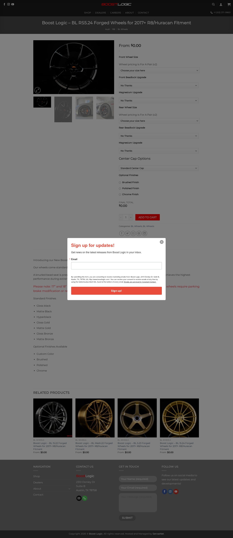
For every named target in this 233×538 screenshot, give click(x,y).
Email (74, 259)
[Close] (162, 242)
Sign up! (116, 291)
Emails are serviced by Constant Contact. (140, 281)
